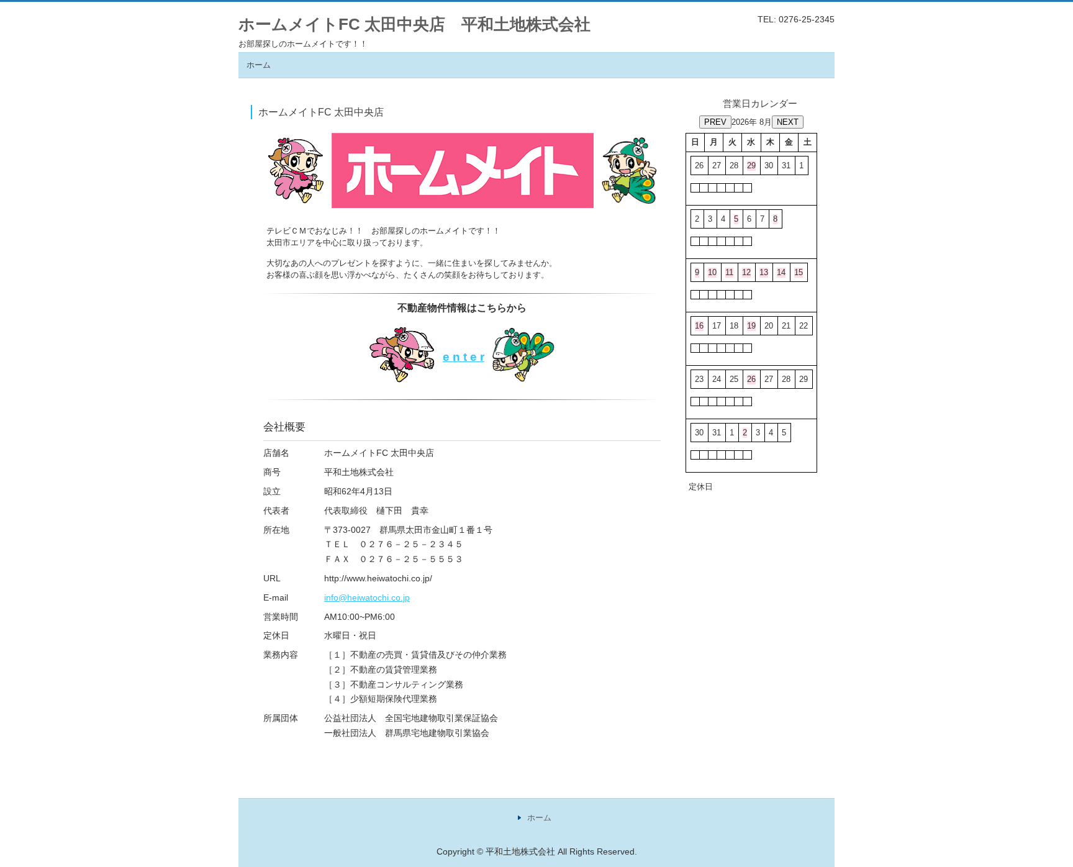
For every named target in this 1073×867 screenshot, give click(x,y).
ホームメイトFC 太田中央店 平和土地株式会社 (414, 24)
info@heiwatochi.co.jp (367, 597)
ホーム (259, 65)
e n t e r (463, 356)
